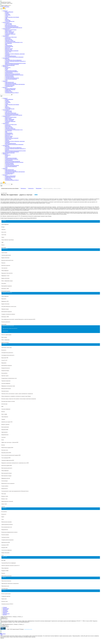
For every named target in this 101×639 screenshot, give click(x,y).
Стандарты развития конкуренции (12, 77)
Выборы (7, 34)
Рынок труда (7, 47)
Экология (7, 52)
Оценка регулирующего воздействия (12, 73)
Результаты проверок (9, 75)
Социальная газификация (10, 33)
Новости (7, 19)
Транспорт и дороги (9, 40)
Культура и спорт (8, 49)
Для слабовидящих (5, 6)
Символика (7, 13)
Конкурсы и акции (9, 48)
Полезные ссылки (8, 91)
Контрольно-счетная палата (10, 25)
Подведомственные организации (11, 26)
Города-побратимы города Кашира (12, 17)
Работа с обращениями (9, 31)
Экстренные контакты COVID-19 (12, 92)
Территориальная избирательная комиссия (13, 27)
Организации (5, 58)
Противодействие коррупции (9, 65)
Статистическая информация (11, 79)
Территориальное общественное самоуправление (15, 84)
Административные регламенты (11, 71)
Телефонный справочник (10, 89)
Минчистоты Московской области (12, 64)
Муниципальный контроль (10, 55)
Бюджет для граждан (9, 32)
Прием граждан (8, 30)
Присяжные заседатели (9, 85)
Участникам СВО (8, 86)
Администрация (8, 23)
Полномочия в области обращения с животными (15, 53)
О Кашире (5, 10)
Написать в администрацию (10, 29)
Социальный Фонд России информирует (13, 60)
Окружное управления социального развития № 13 (15, 61)
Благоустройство (8, 39)
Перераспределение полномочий (11, 50)
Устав (6, 80)
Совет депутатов (8, 24)
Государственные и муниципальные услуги (14, 42)
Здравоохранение (8, 45)
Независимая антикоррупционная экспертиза (14, 74)
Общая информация (9, 11)
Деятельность (5, 35)
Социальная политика (9, 76)
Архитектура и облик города (11, 37)
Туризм (6, 16)
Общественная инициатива (10, 83)
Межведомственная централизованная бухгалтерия (15, 63)
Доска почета (7, 15)
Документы (5, 66)
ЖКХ (6, 44)
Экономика (7, 54)
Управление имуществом (10, 41)
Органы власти (6, 22)
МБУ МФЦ (7, 59)
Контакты (5, 87)
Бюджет (6, 68)
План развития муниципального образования (14, 56)
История (7, 12)
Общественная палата (9, 82)
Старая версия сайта (28, 629)
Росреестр (7, 62)
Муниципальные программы (11, 70)
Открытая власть (6, 28)
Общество (5, 81)
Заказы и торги (8, 51)
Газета (6, 69)
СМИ (6, 18)
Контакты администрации (10, 88)
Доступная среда (8, 43)
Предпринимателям (9, 46)
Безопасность (7, 38)
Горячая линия (8, 90)
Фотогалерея (7, 20)
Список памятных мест (9, 21)
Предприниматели (9, 72)
